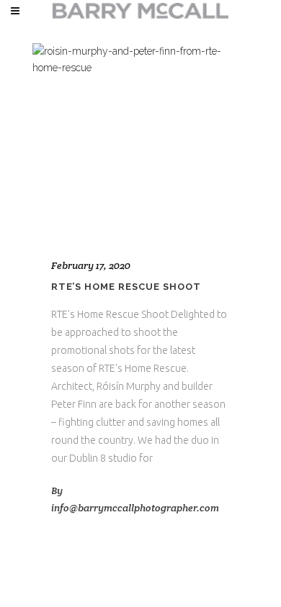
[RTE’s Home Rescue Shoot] (140, 141)
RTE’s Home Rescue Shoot (126, 286)
